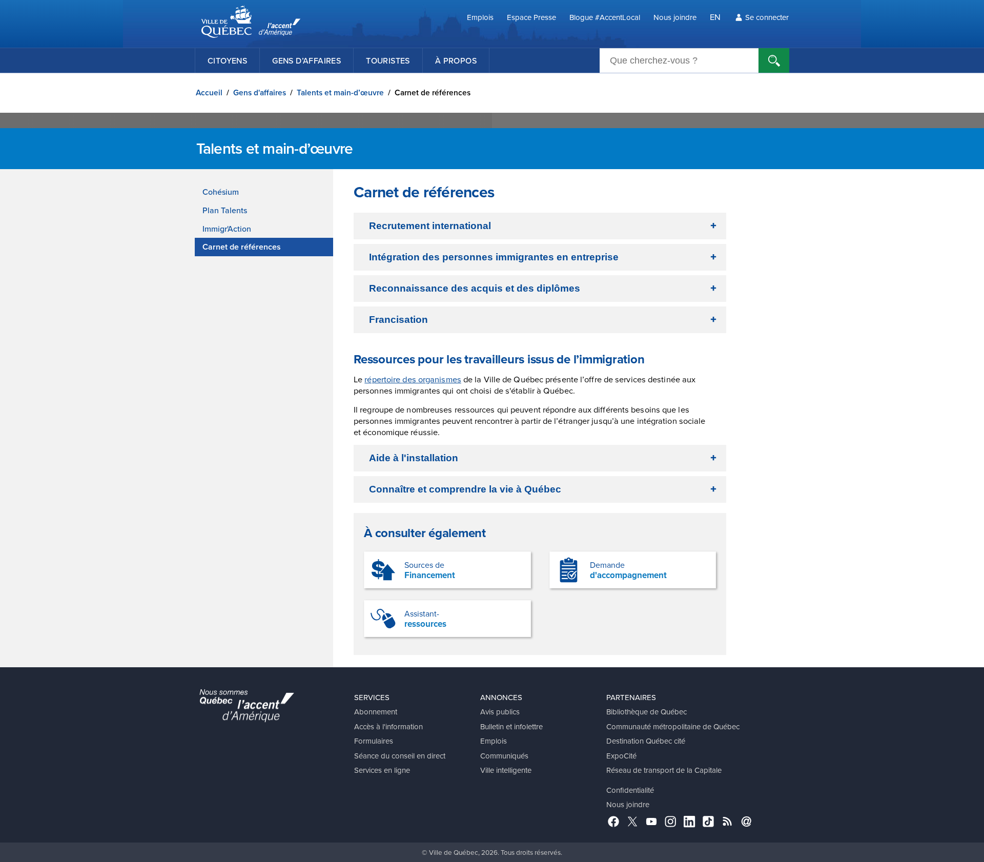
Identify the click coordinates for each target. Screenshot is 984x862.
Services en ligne (382, 770)
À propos (456, 60)
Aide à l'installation (413, 458)
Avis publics (500, 711)
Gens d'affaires (259, 92)
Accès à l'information (388, 726)
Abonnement (375, 711)
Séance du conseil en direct (399, 755)
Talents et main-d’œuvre (340, 92)
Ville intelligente (505, 770)
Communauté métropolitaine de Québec (673, 726)
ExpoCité (621, 755)
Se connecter (767, 17)
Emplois (480, 17)
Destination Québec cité (645, 740)
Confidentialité (630, 790)
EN (715, 17)
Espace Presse (531, 17)
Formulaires (373, 740)
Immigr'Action (226, 228)
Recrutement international (430, 225)
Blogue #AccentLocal (604, 17)
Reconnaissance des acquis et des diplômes (474, 288)
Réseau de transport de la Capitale (664, 770)
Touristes (388, 60)
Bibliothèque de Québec (646, 711)
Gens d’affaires (306, 60)
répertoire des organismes (412, 379)
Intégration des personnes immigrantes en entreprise (494, 257)
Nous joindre (674, 17)
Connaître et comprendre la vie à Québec (465, 489)
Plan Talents (224, 210)
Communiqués (504, 755)
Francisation (398, 319)
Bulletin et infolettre (511, 726)
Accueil (209, 92)
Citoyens (227, 60)
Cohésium (220, 191)
